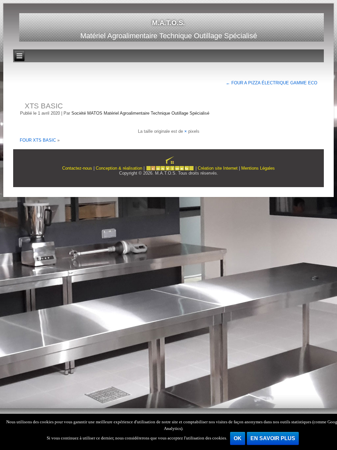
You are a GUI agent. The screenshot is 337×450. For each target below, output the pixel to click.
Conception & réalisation (119, 168)
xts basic (44, 106)
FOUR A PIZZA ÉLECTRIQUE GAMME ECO (271, 82)
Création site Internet (218, 168)
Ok (238, 438)
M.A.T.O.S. (168, 22)
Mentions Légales (258, 168)
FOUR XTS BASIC (38, 140)
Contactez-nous (77, 168)
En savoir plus (272, 438)
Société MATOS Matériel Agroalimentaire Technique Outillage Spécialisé (140, 113)
